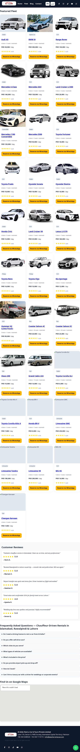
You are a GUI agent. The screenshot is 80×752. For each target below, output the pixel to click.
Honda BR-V (34, 423)
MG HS (59, 471)
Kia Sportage (61, 279)
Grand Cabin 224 (36, 376)
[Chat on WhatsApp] (75, 747)
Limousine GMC (63, 423)
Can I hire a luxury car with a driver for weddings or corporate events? (30, 675)
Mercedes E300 (35, 134)
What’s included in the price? (14, 657)
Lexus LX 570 (61, 231)
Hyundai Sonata (36, 184)
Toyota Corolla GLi (64, 376)
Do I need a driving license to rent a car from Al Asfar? (24, 634)
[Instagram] (63, 4)
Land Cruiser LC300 (64, 87)
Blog (31, 4)
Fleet (26, 4)
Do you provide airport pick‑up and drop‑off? (20, 663)
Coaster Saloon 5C (64, 326)
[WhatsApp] (76, 4)
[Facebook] (59, 4)
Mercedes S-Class (9, 87)
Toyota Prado (7, 184)
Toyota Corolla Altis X (11, 423)
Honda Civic (6, 231)
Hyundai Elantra (63, 184)
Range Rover (61, 39)
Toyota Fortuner (63, 134)
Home (20, 4)
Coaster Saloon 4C (37, 326)
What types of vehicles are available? (17, 651)
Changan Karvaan (9, 518)
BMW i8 (32, 39)
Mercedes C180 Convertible (8, 135)
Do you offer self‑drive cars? (14, 640)
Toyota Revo (7, 279)
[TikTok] (67, 4)
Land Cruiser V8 (36, 231)
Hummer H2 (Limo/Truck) (7, 327)
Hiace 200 (5, 376)
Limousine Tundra (9, 471)
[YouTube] (72, 4)
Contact (38, 4)
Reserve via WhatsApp (11, 57)
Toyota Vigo (34, 279)
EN (48, 4)
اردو (52, 4)
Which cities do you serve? (13, 646)
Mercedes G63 (35, 87)
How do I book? (9, 669)
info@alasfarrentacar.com (54, 737)
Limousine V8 (35, 471)
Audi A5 (4, 39)
